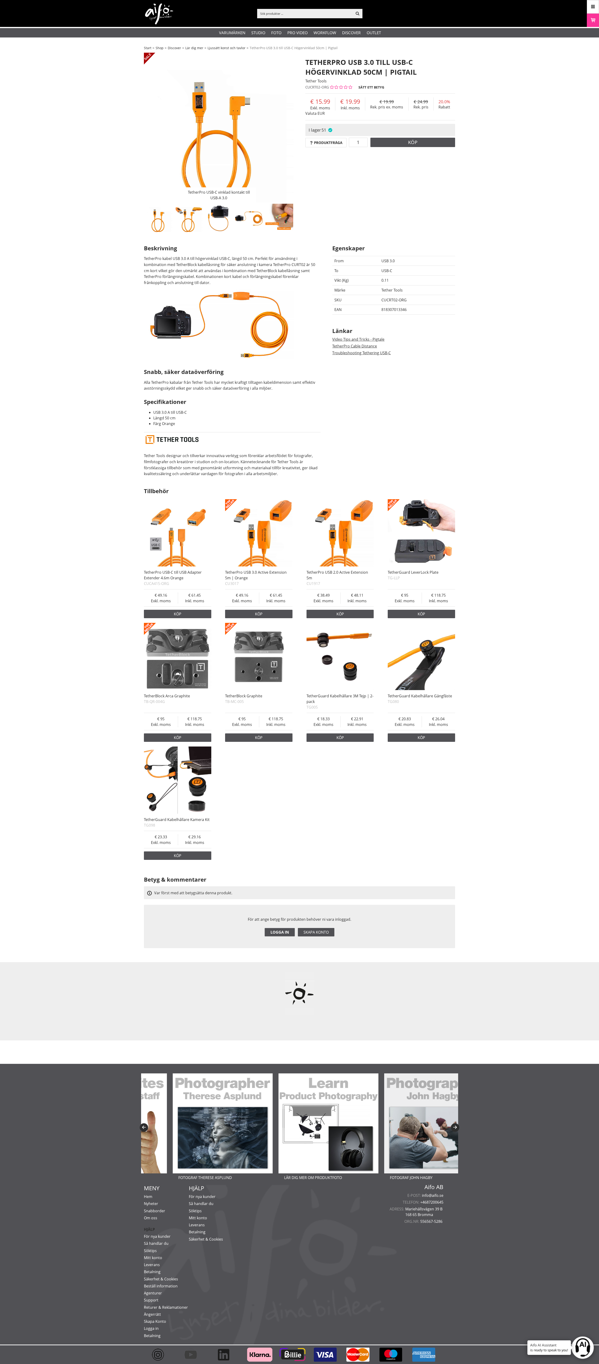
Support (151, 1300)
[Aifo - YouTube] (193, 1354)
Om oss (150, 1217)
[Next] (455, 1127)
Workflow (325, 32)
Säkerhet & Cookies (161, 1279)
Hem (148, 1196)
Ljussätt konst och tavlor (226, 48)
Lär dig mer (194, 48)
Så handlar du (156, 1243)
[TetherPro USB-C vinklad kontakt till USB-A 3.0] (219, 128)
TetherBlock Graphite (243, 696)
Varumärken (232, 32)
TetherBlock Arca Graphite (167, 696)
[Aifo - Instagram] (160, 1354)
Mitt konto (153, 1257)
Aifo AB (433, 1187)
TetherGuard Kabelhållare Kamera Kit (177, 819)
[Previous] (144, 1127)
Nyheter (151, 1203)
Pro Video (297, 32)
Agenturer (153, 1293)
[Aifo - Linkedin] (225, 1354)
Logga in (279, 932)
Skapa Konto (155, 1321)
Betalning (152, 1271)
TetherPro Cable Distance (354, 346)
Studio (258, 32)
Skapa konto (316, 932)
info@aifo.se (432, 1195)
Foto (276, 32)
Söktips (150, 1250)
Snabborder (154, 1210)
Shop (160, 48)
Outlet (374, 32)
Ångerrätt (152, 1314)
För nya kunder (157, 1236)
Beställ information (161, 1286)
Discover (351, 32)
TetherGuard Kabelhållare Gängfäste (420, 696)
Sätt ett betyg (371, 87)
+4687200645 (431, 1202)
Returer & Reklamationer (166, 1307)
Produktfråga (328, 142)
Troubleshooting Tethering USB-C (361, 352)
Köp (412, 142)
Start (147, 48)
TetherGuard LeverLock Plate (413, 572)
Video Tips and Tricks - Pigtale (358, 339)
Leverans (152, 1264)
